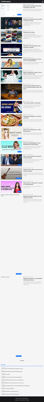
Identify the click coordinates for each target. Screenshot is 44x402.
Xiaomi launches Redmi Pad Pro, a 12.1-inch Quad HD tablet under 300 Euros (32, 87)
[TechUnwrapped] (6, 1)
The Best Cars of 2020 (29, 32)
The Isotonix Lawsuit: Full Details (32, 103)
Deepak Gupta (26, 4)
